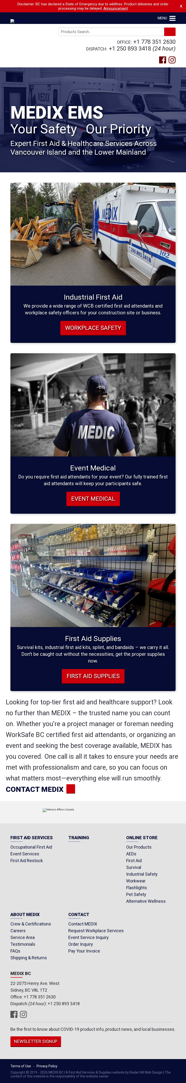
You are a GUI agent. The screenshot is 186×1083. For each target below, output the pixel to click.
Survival (133, 867)
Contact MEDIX (34, 789)
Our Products (139, 847)
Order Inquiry (80, 944)
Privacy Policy (47, 1066)
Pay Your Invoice (84, 950)
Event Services (24, 853)
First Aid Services (31, 838)
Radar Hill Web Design (146, 1072)
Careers (18, 930)
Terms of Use (20, 1066)
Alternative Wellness (146, 901)
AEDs (131, 853)
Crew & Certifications (30, 923)
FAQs (15, 950)
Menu (163, 18)
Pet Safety (136, 894)
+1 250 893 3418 (130, 48)
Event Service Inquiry (88, 937)
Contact (78, 914)
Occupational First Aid (31, 847)
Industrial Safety (142, 874)
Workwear (136, 880)
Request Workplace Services (96, 930)
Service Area (22, 937)
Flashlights (136, 887)
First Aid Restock (26, 860)
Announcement (115, 8)
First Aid (134, 860)
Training (78, 838)
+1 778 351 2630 (154, 41)
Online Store (142, 838)
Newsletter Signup (35, 1041)
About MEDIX (25, 914)
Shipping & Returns (28, 957)
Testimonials (22, 944)
